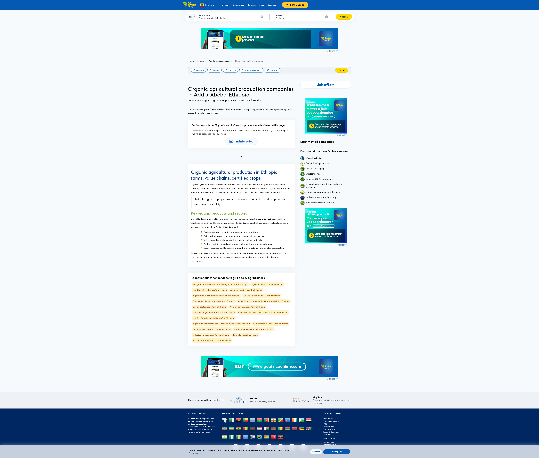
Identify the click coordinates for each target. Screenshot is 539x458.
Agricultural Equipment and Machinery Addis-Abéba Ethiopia (221, 323)
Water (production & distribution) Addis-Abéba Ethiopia (263, 301)
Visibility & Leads (295, 5)
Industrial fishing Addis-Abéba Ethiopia (211, 335)
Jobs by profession (331, 421)
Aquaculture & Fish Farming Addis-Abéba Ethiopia (216, 295)
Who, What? (204, 15)
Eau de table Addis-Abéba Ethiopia (209, 307)
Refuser (316, 451)
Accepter (337, 451)
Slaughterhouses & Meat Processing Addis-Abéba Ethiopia (220, 284)
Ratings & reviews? (253, 70)
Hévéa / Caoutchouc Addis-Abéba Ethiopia (213, 318)
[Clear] (262, 16)
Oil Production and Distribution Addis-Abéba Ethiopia (263, 312)
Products (232, 70)
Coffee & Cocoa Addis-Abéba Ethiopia (261, 295)
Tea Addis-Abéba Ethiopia (245, 335)
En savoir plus (195, 453)
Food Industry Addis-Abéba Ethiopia (210, 290)
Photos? (216, 70)
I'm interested (244, 141)
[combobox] (191, 16)
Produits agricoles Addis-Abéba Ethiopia (212, 329)
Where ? (280, 15)
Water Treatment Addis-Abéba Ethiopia (212, 340)
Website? (274, 70)
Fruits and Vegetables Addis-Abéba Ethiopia (214, 312)
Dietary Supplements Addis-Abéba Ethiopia (213, 301)
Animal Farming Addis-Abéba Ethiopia (247, 307)
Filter (342, 70)
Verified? (200, 70)
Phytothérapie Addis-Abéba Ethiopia (270, 323)
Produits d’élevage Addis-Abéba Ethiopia (253, 329)
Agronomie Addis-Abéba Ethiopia (246, 290)
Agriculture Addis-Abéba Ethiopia (267, 284)
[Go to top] (361, 442)
